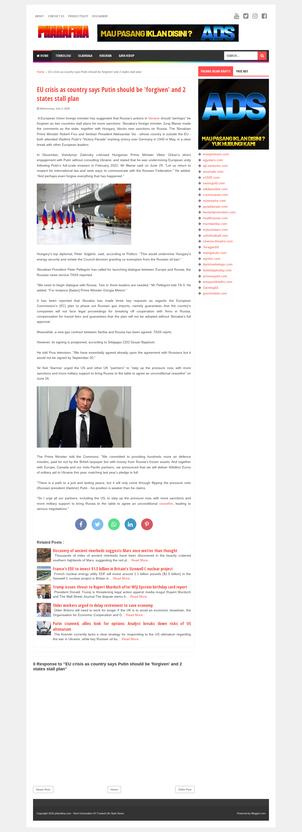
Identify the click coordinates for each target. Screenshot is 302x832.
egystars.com (213, 160)
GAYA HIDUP (126, 55)
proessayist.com (215, 276)
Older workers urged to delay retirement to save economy (103, 605)
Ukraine (154, 118)
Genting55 (210, 288)
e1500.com (211, 177)
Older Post (185, 789)
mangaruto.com (214, 253)
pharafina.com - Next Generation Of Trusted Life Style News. (90, 813)
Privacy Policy (78, 16)
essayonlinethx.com (217, 282)
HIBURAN (105, 55)
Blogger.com (258, 813)
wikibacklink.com (215, 189)
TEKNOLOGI (63, 55)
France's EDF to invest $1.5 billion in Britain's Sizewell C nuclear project (113, 568)
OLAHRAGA (85, 55)
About (39, 16)
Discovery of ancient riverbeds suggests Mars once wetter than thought (115, 550)
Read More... (141, 560)
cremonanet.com (215, 195)
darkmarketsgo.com (218, 264)
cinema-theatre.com (218, 241)
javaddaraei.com (215, 206)
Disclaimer (100, 16)
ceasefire (166, 503)
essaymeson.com (216, 154)
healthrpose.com (215, 218)
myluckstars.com (215, 229)
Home (44, 55)
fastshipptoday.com (217, 270)
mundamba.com (215, 224)
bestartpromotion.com (219, 212)
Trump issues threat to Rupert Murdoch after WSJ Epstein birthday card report (120, 587)
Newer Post (43, 789)
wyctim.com (211, 259)
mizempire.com (214, 200)
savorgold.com (214, 183)
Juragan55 (211, 247)
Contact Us (56, 16)
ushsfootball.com (215, 235)
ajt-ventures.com (215, 166)
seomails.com (213, 171)
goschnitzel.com (215, 293)
